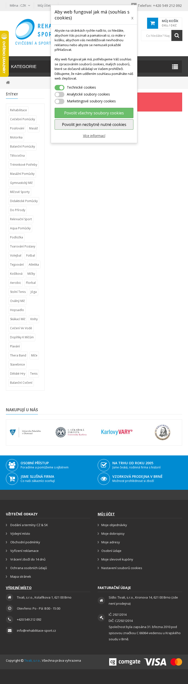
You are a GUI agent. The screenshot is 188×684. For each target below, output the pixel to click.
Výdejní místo (20, 533)
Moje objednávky (114, 525)
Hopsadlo (17, 310)
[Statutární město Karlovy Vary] (116, 432)
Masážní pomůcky (22, 174)
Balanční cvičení (21, 383)
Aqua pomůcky (20, 228)
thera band (18, 355)
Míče (34, 355)
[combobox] (161, 35)
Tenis (33, 373)
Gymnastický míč (21, 183)
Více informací (94, 135)
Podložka (16, 237)
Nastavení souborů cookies (121, 568)
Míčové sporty (20, 192)
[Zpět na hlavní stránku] (8, 82)
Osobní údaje (111, 550)
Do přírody (17, 210)
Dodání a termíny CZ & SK (29, 525)
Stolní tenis (18, 292)
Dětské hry (17, 373)
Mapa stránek (20, 576)
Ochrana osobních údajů (28, 568)
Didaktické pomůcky (24, 201)
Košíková (16, 274)
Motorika (16, 137)
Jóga (34, 292)
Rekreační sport (21, 219)
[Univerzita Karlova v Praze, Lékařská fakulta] (71, 432)
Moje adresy (110, 542)
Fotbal (30, 255)
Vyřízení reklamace (24, 550)
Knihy (34, 319)
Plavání (15, 346)
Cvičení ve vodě (21, 328)
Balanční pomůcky (22, 146)
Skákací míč (17, 319)
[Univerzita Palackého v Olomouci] (25, 432)
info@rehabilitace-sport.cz (36, 630)
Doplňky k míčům (22, 337)
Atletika (34, 264)
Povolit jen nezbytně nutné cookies (94, 124)
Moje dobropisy (113, 533)
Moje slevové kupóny (117, 559)
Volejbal (15, 255)
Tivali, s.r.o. (32, 660)
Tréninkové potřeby (23, 165)
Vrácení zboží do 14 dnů (28, 559)
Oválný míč (17, 301)
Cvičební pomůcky (22, 119)
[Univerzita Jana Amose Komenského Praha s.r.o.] (162, 432)
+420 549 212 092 (160, 5)
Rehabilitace (18, 110)
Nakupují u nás (22, 409)
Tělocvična (17, 155)
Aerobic (15, 283)
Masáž (33, 128)
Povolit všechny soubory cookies (94, 113)
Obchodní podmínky (25, 542)
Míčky (31, 274)
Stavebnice (17, 364)
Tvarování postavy (22, 246)
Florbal (31, 283)
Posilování (17, 128)
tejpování (17, 264)
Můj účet (106, 514)
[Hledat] (176, 35)
